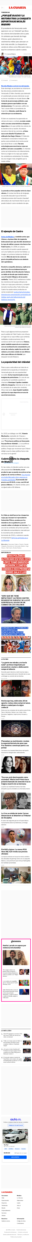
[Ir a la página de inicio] (17, 8)
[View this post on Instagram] (11, 414)
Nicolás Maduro (17, 548)
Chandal (26, 544)
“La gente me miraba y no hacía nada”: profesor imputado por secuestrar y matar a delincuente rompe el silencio (14, 666)
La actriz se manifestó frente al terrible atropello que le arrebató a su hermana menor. (15, 788)
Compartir (5, 80)
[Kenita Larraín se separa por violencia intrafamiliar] (16, 958)
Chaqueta (3, 546)
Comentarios (14, 80)
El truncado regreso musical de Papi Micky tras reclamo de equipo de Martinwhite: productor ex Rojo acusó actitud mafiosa (12, 1060)
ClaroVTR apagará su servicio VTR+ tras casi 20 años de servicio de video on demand (12, 1035)
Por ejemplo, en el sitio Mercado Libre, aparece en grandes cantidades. (15, 477)
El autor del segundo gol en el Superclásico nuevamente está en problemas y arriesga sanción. (14, 823)
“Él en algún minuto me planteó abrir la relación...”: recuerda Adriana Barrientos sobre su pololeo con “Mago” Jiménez (10, 973)
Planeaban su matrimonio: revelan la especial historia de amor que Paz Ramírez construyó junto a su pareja (15, 744)
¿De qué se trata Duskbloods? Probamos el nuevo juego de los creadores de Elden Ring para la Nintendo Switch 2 (12, 1051)
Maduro (23, 546)
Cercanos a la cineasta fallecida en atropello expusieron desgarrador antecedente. (15, 751)
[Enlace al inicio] (16, 941)
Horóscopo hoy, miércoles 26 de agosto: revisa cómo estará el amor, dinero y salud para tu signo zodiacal (16, 704)
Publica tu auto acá (16, 1125)
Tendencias (5, 12)
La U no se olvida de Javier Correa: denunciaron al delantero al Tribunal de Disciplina (16, 815)
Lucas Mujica (11, 54)
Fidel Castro (9, 548)
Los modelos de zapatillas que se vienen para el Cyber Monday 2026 (10, 982)
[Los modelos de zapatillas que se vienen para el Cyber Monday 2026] (24, 983)
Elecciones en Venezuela (13, 546)
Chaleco (16, 544)
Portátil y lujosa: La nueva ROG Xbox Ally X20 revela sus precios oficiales (14, 851)
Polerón (21, 544)
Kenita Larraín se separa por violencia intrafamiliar (14, 946)
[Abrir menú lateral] (2, 7)
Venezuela (11, 544)
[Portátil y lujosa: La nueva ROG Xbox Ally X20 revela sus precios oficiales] (16, 875)
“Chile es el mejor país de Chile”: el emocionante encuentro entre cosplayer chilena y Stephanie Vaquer (12, 1043)
